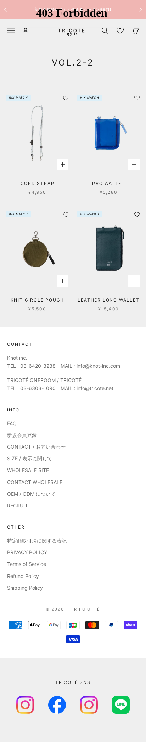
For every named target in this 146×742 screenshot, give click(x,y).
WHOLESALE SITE (28, 470)
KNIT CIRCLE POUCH (37, 300)
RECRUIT (17, 505)
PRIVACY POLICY (27, 552)
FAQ (12, 423)
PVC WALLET (108, 183)
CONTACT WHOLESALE (34, 482)
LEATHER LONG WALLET (108, 300)
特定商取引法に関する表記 (37, 541)
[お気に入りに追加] (65, 214)
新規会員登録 (22, 435)
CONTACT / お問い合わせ (36, 447)
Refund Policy (23, 576)
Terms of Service (26, 564)
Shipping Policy (25, 588)
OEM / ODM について (31, 494)
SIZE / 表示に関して (29, 458)
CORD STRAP (38, 183)
